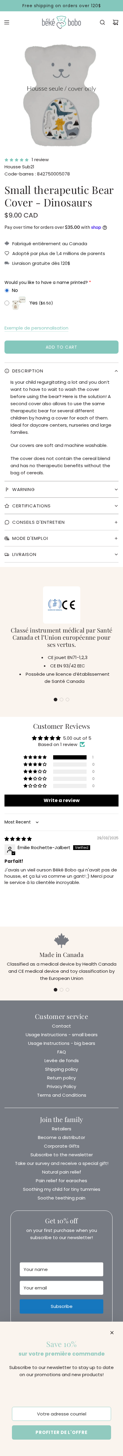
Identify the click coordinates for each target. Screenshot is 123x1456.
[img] (18, 839)
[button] (55, 699)
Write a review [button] (62, 800)
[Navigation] (6, 22)
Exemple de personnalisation (36, 328)
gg (61, 374)
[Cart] (115, 22)
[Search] (102, 22)
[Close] (112, 1332)
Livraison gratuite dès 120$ (41, 263)
